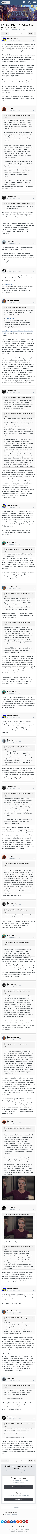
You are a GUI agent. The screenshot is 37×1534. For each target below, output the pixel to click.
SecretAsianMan (27, 414)
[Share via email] (23, 1521)
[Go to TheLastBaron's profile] (4, 543)
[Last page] (35, 33)
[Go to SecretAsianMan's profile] (4, 301)
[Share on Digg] (11, 1521)
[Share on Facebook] (5, 1521)
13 (34, 1507)
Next (30, 33)
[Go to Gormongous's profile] (4, 198)
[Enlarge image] (18, 1188)
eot (23, 307)
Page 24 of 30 (18, 33)
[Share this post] (33, 40)
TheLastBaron (7, 284)
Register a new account (18, 1487)
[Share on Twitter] (2, 1521)
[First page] (2, 33)
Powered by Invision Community (18, 1531)
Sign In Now (18, 1499)
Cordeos (23, 203)
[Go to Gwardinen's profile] (4, 242)
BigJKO (5, 30)
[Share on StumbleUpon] (20, 1521)
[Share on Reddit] (17, 1521)
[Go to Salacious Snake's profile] (4, 39)
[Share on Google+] (8, 1521)
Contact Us (22, 1527)
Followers (16, 1507)
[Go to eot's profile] (4, 271)
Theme (13, 1527)
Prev (6, 33)
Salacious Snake (13, 38)
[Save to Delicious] (14, 1521)
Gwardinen (11, 241)
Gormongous (11, 197)
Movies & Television (24, 30)
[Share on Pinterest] (26, 1521)
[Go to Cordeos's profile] (4, 109)
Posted (14, 40)
